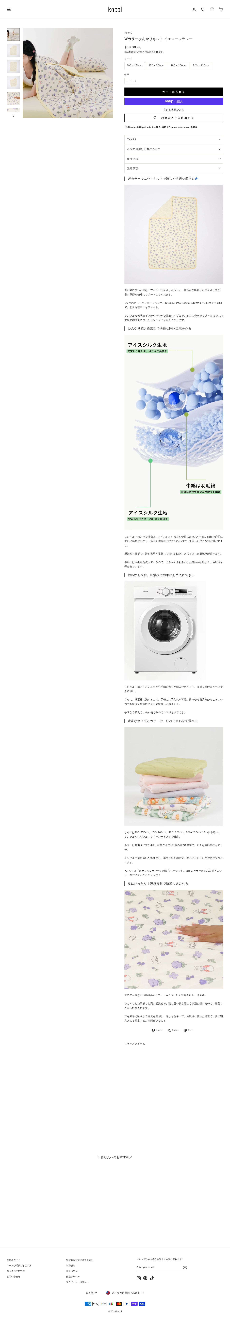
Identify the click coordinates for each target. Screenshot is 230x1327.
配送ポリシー (73, 1276)
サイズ (128, 58)
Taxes (132, 139)
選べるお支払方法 (16, 1271)
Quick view (32, 1215)
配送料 (127, 51)
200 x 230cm (201, 65)
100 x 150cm (134, 65)
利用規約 (70, 1265)
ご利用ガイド (13, 1260)
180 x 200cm (178, 65)
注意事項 (132, 168)
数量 (127, 74)
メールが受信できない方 (19, 1265)
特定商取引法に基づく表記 (79, 1260)
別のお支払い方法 (173, 109)
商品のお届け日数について (143, 149)
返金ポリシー (73, 1271)
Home (127, 32)
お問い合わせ (13, 1276)
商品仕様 (132, 158)
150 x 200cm (156, 65)
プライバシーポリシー (77, 1282)
